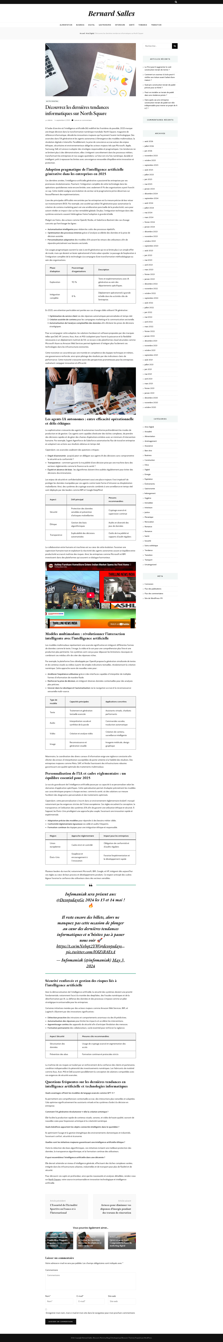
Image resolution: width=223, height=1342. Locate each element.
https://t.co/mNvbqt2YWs (78, 946)
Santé (131, 25)
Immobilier (149, 503)
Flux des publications (153, 589)
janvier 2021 (149, 393)
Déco (147, 465)
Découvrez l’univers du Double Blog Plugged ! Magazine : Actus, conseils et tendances (58, 1241)
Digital (91, 25)
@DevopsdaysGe (70, 899)
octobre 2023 (150, 241)
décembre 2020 (151, 398)
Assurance (149, 446)
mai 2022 (148, 317)
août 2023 (149, 250)
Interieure (120, 25)
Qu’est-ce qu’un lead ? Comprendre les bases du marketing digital (121, 1243)
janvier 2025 (150, 189)
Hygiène (148, 498)
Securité (148, 541)
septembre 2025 (151, 165)
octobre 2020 (150, 407)
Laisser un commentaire (83, 120)
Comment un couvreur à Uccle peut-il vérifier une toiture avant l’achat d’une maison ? (160, 77)
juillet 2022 (149, 307)
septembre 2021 (151, 355)
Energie (148, 474)
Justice (147, 512)
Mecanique (149, 517)
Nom (48, 1296)
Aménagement (151, 441)
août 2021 (149, 360)
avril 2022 (149, 322)
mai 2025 (148, 184)
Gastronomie (105, 25)
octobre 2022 (150, 293)
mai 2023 (148, 260)
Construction (150, 460)
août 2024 (149, 203)
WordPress (148, 1338)
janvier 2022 (150, 336)
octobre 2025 (150, 160)
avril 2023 (149, 265)
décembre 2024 (151, 193)
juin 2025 (148, 179)
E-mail (80, 1296)
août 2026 (149, 141)
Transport (148, 560)
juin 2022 (148, 312)
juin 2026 (148, 151)
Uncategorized (150, 564)
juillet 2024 (149, 208)
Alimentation (66, 25)
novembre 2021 (151, 345)
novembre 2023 (151, 236)
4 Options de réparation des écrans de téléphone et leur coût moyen (89, 1243)
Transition (156, 25)
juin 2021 (148, 369)
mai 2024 (148, 212)
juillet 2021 (149, 364)
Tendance (142, 25)
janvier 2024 (150, 227)
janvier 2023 (150, 279)
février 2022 (150, 331)
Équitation (149, 479)
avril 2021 (148, 379)
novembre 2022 (151, 288)
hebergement (150, 493)
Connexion (149, 584)
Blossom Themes (127, 1338)
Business (80, 25)
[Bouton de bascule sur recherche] (176, 2)
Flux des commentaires (154, 593)
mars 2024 (149, 217)
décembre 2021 (151, 341)
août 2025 (149, 170)
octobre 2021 (150, 350)
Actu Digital (52, 101)
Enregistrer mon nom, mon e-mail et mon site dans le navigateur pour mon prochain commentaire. (90, 1313)
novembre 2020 (151, 402)
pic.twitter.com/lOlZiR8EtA (90, 951)
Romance (148, 526)
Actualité (148, 432)
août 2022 (149, 303)
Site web (112, 1296)
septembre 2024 (151, 198)
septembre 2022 (151, 298)
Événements (150, 484)
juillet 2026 (149, 146)
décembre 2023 (151, 231)
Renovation (149, 522)
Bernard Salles (111, 13)
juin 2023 (148, 255)
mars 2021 (149, 383)
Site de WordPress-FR (153, 598)
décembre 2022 (151, 284)
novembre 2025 (151, 156)
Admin (50, 120)
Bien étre (148, 450)
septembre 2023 (151, 246)
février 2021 (149, 388)
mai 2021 (148, 374)
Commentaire (51, 1270)
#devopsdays (111, 946)
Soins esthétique (151, 545)
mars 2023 (149, 269)
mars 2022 (149, 326)
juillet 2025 (149, 174)
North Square (54, 1179)
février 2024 (150, 222)
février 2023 (150, 274)
